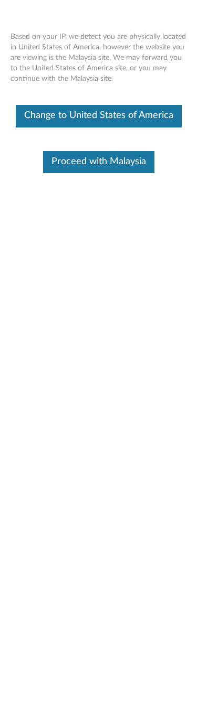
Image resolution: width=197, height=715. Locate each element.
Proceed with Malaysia (98, 161)
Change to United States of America (98, 115)
